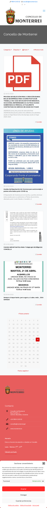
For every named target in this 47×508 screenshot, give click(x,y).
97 (21, 366)
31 (34, 332)
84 (21, 358)
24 (38, 328)
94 (29, 362)
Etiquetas (16, 50)
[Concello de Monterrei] (23, 15)
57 (9, 347)
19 (17, 328)
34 (13, 336)
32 (38, 332)
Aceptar (23, 489)
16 (38, 324)
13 (25, 324)
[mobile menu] (44, 11)
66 (13, 351)
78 (29, 355)
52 (21, 343)
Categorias (7, 50)
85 (25, 358)
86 (29, 358)
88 (38, 358)
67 (17, 351)
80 (38, 355)
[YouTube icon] (25, 4)
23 (34, 328)
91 (17, 362)
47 (34, 339)
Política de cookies (13, 505)
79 (34, 355)
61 (25, 347)
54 (29, 343)
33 (9, 336)
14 (29, 324)
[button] (44, 463)
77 (25, 355)
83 (17, 358)
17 (9, 328)
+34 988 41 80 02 (16, 419)
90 (13, 362)
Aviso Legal (35, 505)
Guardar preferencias (23, 501)
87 (34, 358)
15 (34, 324)
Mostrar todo (39, 50)
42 (13, 339)
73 (9, 355)
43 (17, 339)
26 (13, 332)
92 (21, 362)
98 (25, 366)
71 (34, 351)
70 (29, 351)
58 (13, 347)
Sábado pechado (11, 452)
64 (38, 347)
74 (13, 355)
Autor (26, 50)
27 (17, 332)
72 (38, 351)
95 (34, 362)
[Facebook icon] (22, 4)
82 (13, 358)
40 (38, 336)
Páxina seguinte (23, 371)
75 (17, 355)
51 (17, 343)
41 (9, 339)
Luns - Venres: (10, 447)
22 (29, 328)
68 (21, 351)
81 (9, 358)
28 (21, 332)
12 (21, 324)
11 (17, 324)
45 (25, 339)
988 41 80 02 (15, 1)
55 (34, 343)
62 (29, 347)
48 (38, 339)
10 (13, 324)
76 (21, 355)
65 (9, 351)
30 (29, 332)
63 (34, 347)
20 (21, 328)
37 (25, 336)
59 (17, 347)
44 (21, 339)
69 (25, 351)
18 (13, 328)
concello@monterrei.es (30, 1)
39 (34, 336)
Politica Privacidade (25, 505)
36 (21, 336)
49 (9, 343)
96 (38, 362)
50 (13, 343)
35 (17, 336)
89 (9, 362)
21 (25, 328)
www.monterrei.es (16, 429)
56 (38, 343)
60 (21, 347)
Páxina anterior (24, 314)
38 (29, 336)
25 (9, 332)
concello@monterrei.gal (17, 424)
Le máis (39, 122)
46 (29, 339)
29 (25, 332)
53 (25, 343)
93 (25, 362)
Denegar (23, 495)
